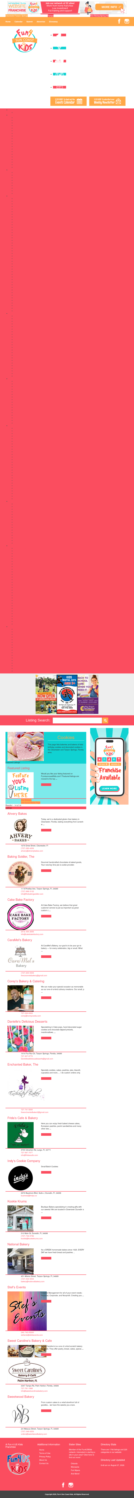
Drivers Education (21, 451)
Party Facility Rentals (22, 412)
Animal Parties (20, 381)
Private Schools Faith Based (25, 146)
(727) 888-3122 (27, 891)
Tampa (51, 15)
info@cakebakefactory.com (32, 934)
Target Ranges (20, 295)
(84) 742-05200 (27, 1332)
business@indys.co (29, 1195)
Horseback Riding (21, 574)
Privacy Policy (45, 1456)
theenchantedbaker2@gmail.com (34, 1112)
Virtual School (19, 164)
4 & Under (18, 428)
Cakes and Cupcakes (23, 386)
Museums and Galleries (24, 263)
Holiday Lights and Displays (25, 642)
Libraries (17, 253)
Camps (12, 109)
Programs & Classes (17, 425)
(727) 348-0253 (27, 1431)
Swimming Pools (21, 292)
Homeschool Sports (22, 571)
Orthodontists (19, 357)
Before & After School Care (25, 117)
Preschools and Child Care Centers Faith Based (34, 141)
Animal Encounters (22, 201)
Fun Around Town (16, 196)
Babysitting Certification (23, 433)
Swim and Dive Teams (23, 608)
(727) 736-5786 (27, 1236)
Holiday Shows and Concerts (26, 647)
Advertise (41, 21)
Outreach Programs (22, 475)
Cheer (16, 553)
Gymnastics (19, 566)
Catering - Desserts (22, 389)
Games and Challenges (24, 237)
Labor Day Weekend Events (25, 650)
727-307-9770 (27, 1056)
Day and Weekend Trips (24, 219)
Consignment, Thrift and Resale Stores (30, 519)
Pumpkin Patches (21, 655)
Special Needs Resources (24, 190)
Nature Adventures (22, 266)
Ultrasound (18, 370)
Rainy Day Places (21, 271)
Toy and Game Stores (23, 543)
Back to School (20, 629)
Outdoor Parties (20, 410)
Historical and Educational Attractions (29, 245)
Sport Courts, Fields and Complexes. (29, 284)
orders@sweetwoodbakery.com (34, 1434)
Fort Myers (75, 1470)
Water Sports (19, 621)
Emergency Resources (23, 172)
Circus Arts (18, 438)
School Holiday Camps (23, 112)
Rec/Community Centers (24, 274)
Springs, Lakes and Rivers (25, 287)
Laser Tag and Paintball (24, 250)
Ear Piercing (19, 522)
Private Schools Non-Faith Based (27, 149)
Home (8, 21)
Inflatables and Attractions (24, 404)
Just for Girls (19, 464)
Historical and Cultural (23, 459)
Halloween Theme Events (24, 639)
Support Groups (20, 193)
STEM (16, 490)
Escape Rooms (20, 224)
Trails (16, 305)
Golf (15, 564)
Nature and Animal (21, 472)
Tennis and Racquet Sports (25, 613)
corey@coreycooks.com (31, 1015)
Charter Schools (20, 120)
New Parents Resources (24, 185)
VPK (16, 167)
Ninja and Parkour (21, 584)
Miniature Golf (20, 258)
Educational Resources (23, 125)
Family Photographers (23, 177)
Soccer (17, 603)
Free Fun (18, 232)
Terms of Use (44, 1453)
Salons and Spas (21, 276)
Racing (17, 590)
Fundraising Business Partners (26, 180)
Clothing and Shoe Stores (24, 514)
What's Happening (16, 626)
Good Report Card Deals (24, 637)
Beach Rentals (20, 506)
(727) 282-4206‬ (27, 848)
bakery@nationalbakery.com (32, 1281)
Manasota (75, 1467)
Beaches (17, 209)
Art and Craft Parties (22, 383)
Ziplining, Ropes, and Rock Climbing (29, 310)
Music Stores (19, 535)
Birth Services (19, 321)
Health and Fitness (22, 569)
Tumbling (18, 616)
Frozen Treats (20, 527)
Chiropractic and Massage (25, 329)
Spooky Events (20, 665)
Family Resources (16, 169)
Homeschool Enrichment (24, 462)
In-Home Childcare (22, 133)
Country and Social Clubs (24, 216)
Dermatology (19, 334)
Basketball (18, 550)
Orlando (74, 1463)
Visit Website (26, 800)
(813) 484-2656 (27, 931)
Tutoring (17, 162)
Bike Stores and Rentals (24, 509)
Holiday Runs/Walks (22, 644)
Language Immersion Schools (26, 136)
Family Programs (21, 454)
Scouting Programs (22, 483)
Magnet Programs (21, 138)
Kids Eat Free (19, 532)
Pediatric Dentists (21, 360)
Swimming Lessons (22, 611)
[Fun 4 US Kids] (24, 40)
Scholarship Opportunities (24, 154)
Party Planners (20, 415)
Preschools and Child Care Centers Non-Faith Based (36, 143)
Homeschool (19, 130)
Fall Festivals (19, 631)
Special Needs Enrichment (25, 488)
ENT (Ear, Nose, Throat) (24, 336)
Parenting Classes (21, 477)
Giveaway (53, 21)
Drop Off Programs (22, 122)
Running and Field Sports (24, 592)
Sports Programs (16, 545)
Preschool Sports (21, 587)
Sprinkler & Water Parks (24, 290)
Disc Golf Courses (21, 222)
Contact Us (43, 1463)
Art (15, 430)
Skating (17, 279)
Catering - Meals (21, 391)
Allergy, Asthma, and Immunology (28, 316)
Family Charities (20, 175)
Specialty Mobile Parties (24, 420)
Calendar (19, 21)
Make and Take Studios (24, 256)
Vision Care (19, 373)
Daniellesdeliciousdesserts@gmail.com (37, 1058)
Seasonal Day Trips (22, 657)
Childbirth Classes (21, 326)
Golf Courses (19, 243)
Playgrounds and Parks (23, 269)
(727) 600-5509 (27, 972)
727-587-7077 (27, 1152)
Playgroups (18, 188)
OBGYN (17, 352)
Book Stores (19, 511)
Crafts (16, 443)
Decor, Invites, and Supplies (25, 397)
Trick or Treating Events (24, 668)
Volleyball (18, 618)
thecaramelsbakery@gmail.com (34, 975)
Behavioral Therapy (22, 318)
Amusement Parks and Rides (26, 198)
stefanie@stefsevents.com (32, 1335)
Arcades (17, 203)
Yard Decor (18, 423)
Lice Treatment (20, 350)
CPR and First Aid (21, 331)
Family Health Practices (24, 344)
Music (16, 470)
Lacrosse (18, 577)
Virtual (16, 496)
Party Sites (18, 417)
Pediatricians (19, 365)
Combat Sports (20, 556)
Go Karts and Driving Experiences (28, 240)
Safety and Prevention (23, 480)
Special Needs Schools (23, 156)
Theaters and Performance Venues (28, 297)
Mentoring (18, 467)
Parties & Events (15, 378)
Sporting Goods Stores (23, 537)
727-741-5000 (27, 1109)
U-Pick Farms (19, 671)
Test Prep (18, 159)
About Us (43, 1460)
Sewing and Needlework (24, 485)
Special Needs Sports (23, 605)
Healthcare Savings (22, 347)
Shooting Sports (20, 597)
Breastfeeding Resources (24, 323)
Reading (17, 151)
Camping (17, 214)
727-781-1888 (27, 1388)
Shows (16, 663)
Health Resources (16, 313)
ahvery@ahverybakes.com (32, 850)
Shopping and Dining (17, 501)
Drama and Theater (22, 449)
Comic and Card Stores (23, 517)
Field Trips (18, 227)
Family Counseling (21, 339)
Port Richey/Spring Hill (99, 15)
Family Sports (19, 558)
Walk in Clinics (20, 376)
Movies (17, 261)
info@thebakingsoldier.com (32, 894)
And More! (75, 1473)
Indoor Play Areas (21, 248)
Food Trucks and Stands (24, 402)
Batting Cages (20, 206)
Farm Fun (18, 634)
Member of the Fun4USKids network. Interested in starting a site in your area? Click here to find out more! (82, 1453)
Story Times (19, 493)
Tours (16, 303)
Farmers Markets (21, 524)
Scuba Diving (19, 595)
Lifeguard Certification (23, 579)
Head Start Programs (23, 128)
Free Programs (20, 457)
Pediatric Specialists (22, 363)
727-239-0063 (27, 1013)
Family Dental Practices (24, 342)
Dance (16, 446)
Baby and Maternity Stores (25, 504)
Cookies (17, 394)
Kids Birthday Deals (22, 407)
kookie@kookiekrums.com (32, 1238)
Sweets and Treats (21, 540)
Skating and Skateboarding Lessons (29, 600)
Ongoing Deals (20, 652)
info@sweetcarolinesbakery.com (34, 1391)
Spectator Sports (21, 282)
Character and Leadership (25, 436)
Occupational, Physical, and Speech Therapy (32, 355)
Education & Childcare (18, 115)
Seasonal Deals (20, 660)
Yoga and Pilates (21, 624)
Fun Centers (19, 235)
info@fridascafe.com (29, 1155)
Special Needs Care (22, 368)
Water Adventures (21, 308)
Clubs (16, 441)
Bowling (17, 211)
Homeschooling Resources (25, 183)
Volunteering (19, 498)
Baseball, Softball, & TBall (24, 548)
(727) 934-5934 (27, 1278)
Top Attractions (20, 300)
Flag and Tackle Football (24, 561)
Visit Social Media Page (30, 802)
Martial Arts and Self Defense (26, 582)
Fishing (17, 229)
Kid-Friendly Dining (22, 530)
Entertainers (19, 399)
